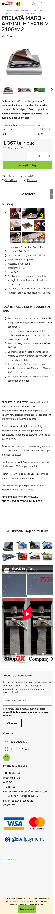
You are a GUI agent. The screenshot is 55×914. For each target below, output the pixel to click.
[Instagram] (6, 757)
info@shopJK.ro (19, 742)
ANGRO (7, 782)
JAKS (12, 36)
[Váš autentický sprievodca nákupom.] (9, 859)
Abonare (12, 723)
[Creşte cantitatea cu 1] (49, 156)
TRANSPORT (10, 787)
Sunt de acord (27, 909)
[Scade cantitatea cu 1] (29, 156)
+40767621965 (20, 749)
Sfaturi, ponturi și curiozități (18, 800)
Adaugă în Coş (27, 165)
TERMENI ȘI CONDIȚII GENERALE (22, 796)
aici (41, 904)
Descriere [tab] (27, 193)
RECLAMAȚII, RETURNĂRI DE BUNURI (25, 791)
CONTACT (9, 805)
